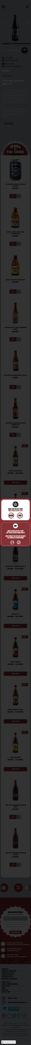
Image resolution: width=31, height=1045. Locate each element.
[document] (15, 522)
